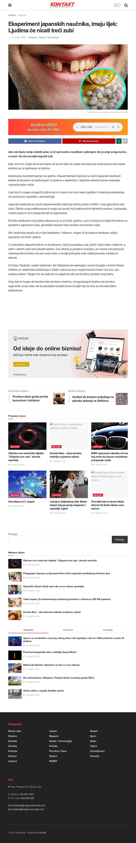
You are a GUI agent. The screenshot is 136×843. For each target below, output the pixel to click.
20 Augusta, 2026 (58, 513)
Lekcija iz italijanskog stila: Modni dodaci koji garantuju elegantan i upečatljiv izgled (68, 505)
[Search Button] (126, 5)
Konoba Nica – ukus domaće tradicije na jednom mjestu (65, 454)
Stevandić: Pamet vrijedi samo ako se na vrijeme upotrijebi (53, 586)
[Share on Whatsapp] (119, 141)
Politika (53, 746)
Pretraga (12, 534)
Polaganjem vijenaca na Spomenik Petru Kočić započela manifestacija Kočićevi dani (66, 573)
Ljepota (56, 495)
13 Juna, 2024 (19, 37)
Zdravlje (94, 756)
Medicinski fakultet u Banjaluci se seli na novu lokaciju (51, 664)
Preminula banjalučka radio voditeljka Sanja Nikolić (49, 652)
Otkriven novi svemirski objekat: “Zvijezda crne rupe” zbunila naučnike (26, 456)
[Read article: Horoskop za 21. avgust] (27, 484)
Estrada (12, 741)
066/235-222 (27, 798)
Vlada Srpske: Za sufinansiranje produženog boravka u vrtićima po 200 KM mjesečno (67, 599)
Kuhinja (12, 751)
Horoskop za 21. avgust (21, 501)
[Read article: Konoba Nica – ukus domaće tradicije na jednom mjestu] (69, 436)
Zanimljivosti (97, 751)
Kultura (12, 756)
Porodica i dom (58, 751)
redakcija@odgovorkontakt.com (27, 809)
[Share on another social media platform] (125, 141)
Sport (93, 736)
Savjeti (94, 731)
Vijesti (93, 746)
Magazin (22, 15)
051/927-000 (26, 794)
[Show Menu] (9, 5)
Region (53, 756)
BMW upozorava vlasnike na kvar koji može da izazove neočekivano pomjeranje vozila (110, 456)
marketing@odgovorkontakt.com (28, 805)
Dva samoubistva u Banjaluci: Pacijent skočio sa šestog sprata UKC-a (58, 677)
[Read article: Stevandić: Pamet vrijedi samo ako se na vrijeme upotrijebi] (15, 589)
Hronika (12, 746)
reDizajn (42, 832)
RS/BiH (53, 761)
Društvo (12, 736)
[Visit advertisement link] (68, 353)
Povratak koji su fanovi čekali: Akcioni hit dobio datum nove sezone (107, 505)
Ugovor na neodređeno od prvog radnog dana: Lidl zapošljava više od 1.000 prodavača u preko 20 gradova (73, 639)
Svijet (93, 741)
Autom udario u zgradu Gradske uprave (43, 690)
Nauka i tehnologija (49, 37)
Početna (12, 15)
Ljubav (53, 731)
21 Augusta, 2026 (17, 464)
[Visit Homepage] (62, 5)
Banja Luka (14, 731)
